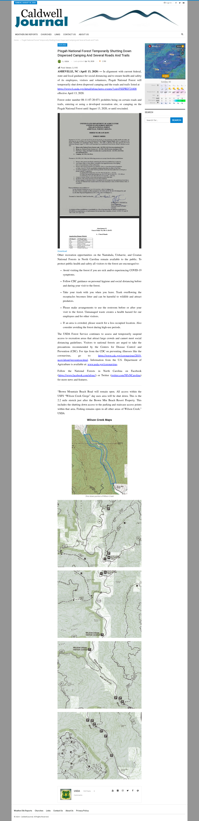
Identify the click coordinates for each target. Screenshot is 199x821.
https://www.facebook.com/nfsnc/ (77, 375)
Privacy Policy (82, 811)
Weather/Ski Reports (26, 34)
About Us (84, 34)
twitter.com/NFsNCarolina (126, 375)
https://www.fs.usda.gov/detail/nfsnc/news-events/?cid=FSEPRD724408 (97, 89)
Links (57, 34)
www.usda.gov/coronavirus (102, 364)
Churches (46, 34)
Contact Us (69, 34)
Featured (62, 45)
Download (62, 251)
